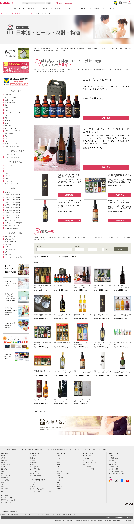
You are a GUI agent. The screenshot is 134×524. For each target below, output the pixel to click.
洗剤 (6, 105)
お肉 (6, 138)
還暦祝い (3, 473)
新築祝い (3, 467)
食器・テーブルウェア (11, 97)
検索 (48, 3)
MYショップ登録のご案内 (116, 473)
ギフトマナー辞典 (6, 502)
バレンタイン (60, 458)
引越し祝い (4, 469)
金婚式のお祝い (5, 475)
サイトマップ (38, 514)
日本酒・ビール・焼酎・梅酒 (13, 131)
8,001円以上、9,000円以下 (12, 212)
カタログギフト (31, 8)
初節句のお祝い (5, 464)
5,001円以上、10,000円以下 (13, 218)
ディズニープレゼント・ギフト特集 (40, 491)
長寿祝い (3, 471)
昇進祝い (3, 484)
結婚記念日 (4, 460)
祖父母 (6, 247)
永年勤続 (3, 486)
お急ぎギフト (87, 458)
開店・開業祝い (5, 480)
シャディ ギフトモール (7, 13)
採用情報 (65, 514)
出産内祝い (45, 8)
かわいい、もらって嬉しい (12, 157)
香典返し (84, 8)
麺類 (6, 136)
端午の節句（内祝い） (36, 475)
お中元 (58, 467)
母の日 (58, 462)
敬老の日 (59, 471)
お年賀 (58, 480)
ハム (6, 141)
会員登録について (114, 458)
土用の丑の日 (60, 486)
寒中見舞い (60, 482)
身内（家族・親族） (10, 236)
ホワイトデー (60, 460)
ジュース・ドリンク (10, 128)
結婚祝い (3, 458)
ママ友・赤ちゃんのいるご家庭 (14, 257)
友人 (6, 252)
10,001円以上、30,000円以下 (13, 225)
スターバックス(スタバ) (11, 183)
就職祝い (3, 491)
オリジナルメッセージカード (91, 462)
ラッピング (86, 464)
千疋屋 (6, 173)
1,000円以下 (8, 192)
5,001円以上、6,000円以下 (12, 205)
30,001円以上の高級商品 (12, 228)
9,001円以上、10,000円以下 (13, 215)
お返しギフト (34, 453)
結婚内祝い (58, 8)
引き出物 (32, 482)
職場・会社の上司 (10, 249)
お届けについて (113, 462)
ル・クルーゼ (8, 165)
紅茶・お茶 (8, 125)
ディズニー (8, 168)
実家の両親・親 (9, 239)
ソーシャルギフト (88, 460)
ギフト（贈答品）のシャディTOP (97, 449)
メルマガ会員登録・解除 (116, 471)
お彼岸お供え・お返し (63, 473)
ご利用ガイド (113, 456)
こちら (17, 511)
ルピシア (7, 178)
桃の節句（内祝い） (36, 473)
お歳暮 (58, 475)
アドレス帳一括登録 (88, 469)
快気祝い (70, 8)
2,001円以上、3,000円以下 (12, 197)
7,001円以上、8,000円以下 (12, 210)
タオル (6, 107)
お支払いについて (114, 460)
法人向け (112, 8)
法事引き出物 (34, 467)
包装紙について (113, 467)
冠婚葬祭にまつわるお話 (8, 500)
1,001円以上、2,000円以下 (12, 194)
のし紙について (113, 464)
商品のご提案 (56, 514)
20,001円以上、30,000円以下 (13, 223)
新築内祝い (33, 462)
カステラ (7, 115)
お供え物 (32, 486)
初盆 (58, 469)
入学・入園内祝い (35, 469)
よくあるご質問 (113, 469)
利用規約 (2, 514)
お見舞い (32, 484)
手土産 (58, 456)
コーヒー (7, 123)
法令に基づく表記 (26, 514)
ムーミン (7, 171)
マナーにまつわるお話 (7, 498)
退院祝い (3, 482)
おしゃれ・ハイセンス (11, 154)
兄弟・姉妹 (8, 244)
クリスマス (60, 478)
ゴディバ (7, 176)
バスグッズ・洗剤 (10, 102)
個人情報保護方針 (13, 514)
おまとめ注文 (87, 467)
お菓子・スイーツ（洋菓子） (13, 113)
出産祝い (97, 8)
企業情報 (46, 514)
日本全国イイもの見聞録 (37, 489)
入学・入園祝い (5, 489)
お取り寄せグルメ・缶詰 (12, 146)
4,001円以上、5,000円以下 (12, 202)
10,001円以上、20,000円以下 (13, 220)
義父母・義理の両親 (10, 241)
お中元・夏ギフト (19, 8)
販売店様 (72, 514)
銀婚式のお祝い (5, 478)
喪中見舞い (60, 489)
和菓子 (6, 118)
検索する (23, 3)
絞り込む (121, 249)
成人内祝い (33, 471)
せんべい (7, 120)
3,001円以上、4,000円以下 (12, 200)
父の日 (58, 464)
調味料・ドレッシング (11, 143)
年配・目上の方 (9, 254)
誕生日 (3, 462)
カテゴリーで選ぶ (28, 13)
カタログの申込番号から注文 (65, 3)
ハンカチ (7, 110)
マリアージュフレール (11, 181)
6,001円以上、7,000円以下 (12, 207)
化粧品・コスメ (9, 100)
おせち (58, 484)
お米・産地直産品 (10, 133)
